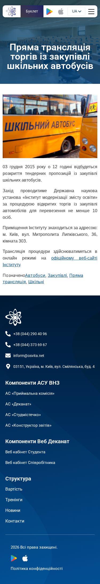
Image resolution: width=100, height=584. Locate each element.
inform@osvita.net (28, 355)
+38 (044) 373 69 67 (30, 345)
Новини (12, 510)
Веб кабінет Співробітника (30, 462)
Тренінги (13, 499)
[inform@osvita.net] (8, 355)
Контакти (14, 521)
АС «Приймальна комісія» (29, 393)
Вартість (13, 489)
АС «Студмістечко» (23, 414)
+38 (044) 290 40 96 (30, 334)
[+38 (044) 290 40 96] (8, 333)
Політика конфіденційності (37, 568)
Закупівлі (57, 275)
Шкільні (36, 281)
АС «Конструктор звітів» (28, 425)
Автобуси (35, 275)
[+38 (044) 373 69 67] (8, 344)
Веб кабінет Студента (25, 452)
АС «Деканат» (18, 404)
